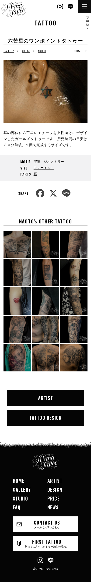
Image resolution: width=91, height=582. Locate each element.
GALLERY (9, 51)
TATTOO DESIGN (45, 417)
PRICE (53, 498)
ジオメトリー (54, 161)
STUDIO (20, 498)
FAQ (17, 507)
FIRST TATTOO (47, 543)
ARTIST (26, 51)
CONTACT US (47, 524)
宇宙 (37, 161)
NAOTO (42, 51)
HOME (18, 480)
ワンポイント (44, 167)
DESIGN (54, 489)
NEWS (53, 507)
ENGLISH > (87, 22)
